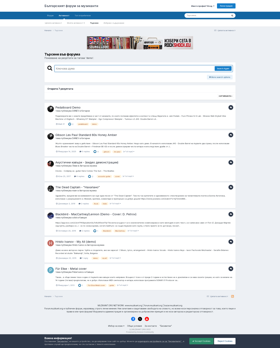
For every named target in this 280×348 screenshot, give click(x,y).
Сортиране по (225, 96)
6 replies (80, 176)
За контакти (151, 326)
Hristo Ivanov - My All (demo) (75, 241)
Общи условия (134, 326)
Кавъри (83, 217)
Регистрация (226, 6)
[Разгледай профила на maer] (50, 188)
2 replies (84, 203)
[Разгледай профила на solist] (50, 215)
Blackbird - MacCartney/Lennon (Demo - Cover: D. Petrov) (95, 214)
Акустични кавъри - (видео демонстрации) (86, 162)
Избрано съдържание (114, 23)
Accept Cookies (202, 341)
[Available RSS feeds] (233, 296)
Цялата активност (53, 23)
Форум (50, 15)
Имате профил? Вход (202, 6)
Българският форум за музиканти (71, 6)
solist (74, 217)
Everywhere (220, 15)
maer (74, 190)
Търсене (94, 23)
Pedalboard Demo (67, 107)
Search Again (223, 68)
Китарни (85, 111)
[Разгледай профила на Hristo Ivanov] (50, 243)
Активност (64, 15)
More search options (220, 77)
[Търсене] (232, 15)
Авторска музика (88, 165)
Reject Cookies (224, 341)
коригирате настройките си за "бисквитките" (160, 341)
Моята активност (75, 23)
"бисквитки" (63, 341)
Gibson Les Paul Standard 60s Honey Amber (86, 135)
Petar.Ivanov (78, 272)
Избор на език (115, 326)
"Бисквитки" (166, 326)
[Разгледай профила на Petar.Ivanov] (50, 270)
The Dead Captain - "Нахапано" (77, 187)
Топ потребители (83, 15)
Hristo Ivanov (78, 245)
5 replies (85, 151)
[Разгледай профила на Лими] (50, 164)
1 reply (85, 258)
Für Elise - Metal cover (71, 268)
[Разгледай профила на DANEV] (50, 109)
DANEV (75, 111)
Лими (74, 165)
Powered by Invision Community (140, 332)
